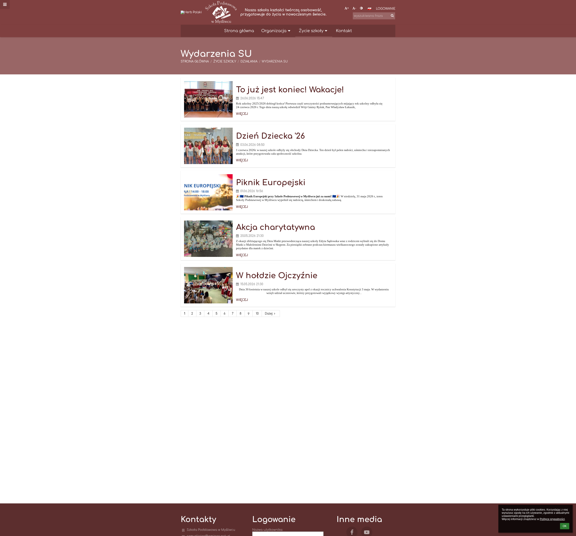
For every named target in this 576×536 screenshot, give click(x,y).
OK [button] (565, 526)
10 (257, 313)
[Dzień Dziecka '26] (208, 146)
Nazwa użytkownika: (267, 530)
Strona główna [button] (239, 31)
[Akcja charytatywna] (208, 238)
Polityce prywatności (552, 519)
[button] (361, 8)
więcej (242, 114)
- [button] (355, 8)
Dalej (269, 313)
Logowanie (385, 8)
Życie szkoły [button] (311, 31)
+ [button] (348, 8)
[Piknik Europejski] (208, 192)
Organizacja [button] (273, 31)
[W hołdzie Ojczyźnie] (208, 285)
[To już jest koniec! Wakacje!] (208, 99)
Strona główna (195, 61)
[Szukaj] (392, 15)
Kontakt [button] (344, 31)
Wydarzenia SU (275, 61)
